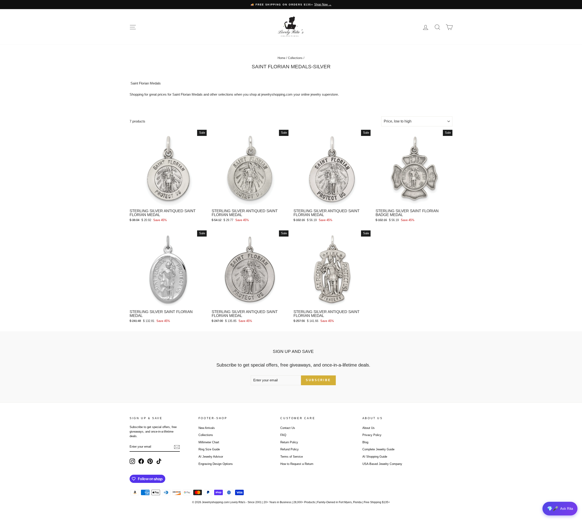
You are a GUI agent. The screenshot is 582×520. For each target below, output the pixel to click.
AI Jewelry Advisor (210, 456)
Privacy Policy (371, 435)
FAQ (283, 435)
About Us (368, 428)
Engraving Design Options (215, 464)
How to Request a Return (296, 464)
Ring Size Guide (209, 449)
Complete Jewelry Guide (378, 449)
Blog (365, 442)
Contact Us (287, 428)
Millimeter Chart (208, 442)
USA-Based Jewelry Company (382, 464)
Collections (295, 58)
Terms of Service (291, 456)
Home (281, 58)
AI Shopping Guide (374, 456)
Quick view (168, 201)
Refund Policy (289, 449)
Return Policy (289, 442)
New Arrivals (206, 428)
